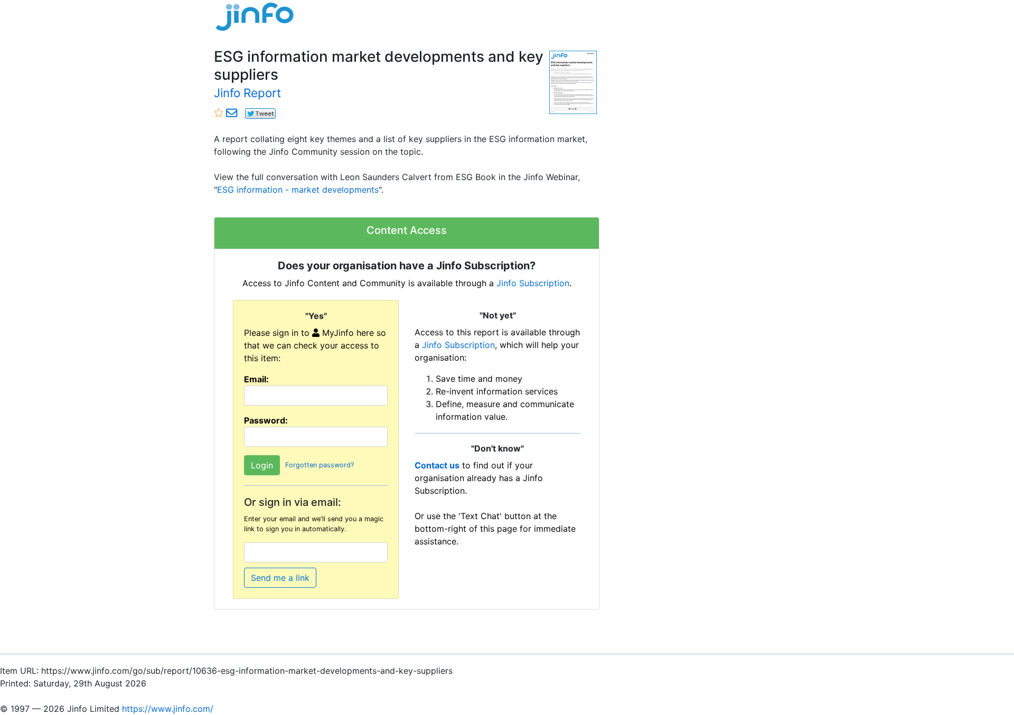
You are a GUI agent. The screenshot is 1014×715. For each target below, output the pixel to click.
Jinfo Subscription (532, 283)
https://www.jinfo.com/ (167, 708)
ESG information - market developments (298, 189)
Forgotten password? (319, 465)
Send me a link (280, 577)
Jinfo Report (247, 93)
